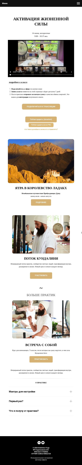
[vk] (39, 442)
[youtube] (43, 442)
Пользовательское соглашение (42, 458)
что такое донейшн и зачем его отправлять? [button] (41, 129)
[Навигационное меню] (78, 3)
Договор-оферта (41, 460)
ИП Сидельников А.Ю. (41, 450)
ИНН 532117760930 (41, 452)
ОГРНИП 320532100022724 (41, 454)
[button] (41, 119)
